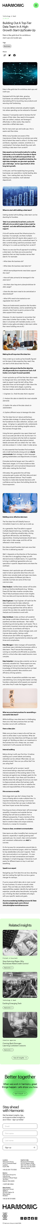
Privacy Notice (25, 1168)
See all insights (18, 1058)
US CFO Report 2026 (27, 1163)
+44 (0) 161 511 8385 (9, 1199)
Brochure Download (27, 1162)
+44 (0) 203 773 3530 (10, 1170)
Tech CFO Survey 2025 (28, 1165)
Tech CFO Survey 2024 (28, 1166)
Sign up (8, 1147)
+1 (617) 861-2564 (8, 1184)
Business (7, 46)
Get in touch (19, 1094)
